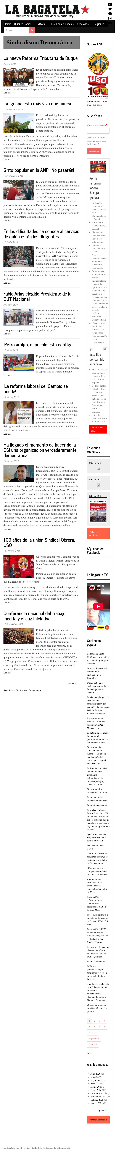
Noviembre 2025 (98, 1096)
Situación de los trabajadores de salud (97, 791)
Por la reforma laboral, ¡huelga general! (95, 187)
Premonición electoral (97, 805)
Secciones (83, 24)
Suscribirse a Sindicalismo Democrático (22, 690)
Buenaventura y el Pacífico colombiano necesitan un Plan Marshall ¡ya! (96, 723)
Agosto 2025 (96, 1102)
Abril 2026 (95, 1083)
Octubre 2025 (96, 1099)
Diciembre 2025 (98, 1093)
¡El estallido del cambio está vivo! (96, 357)
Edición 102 (95, 495)
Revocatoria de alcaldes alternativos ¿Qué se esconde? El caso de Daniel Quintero (98, 951)
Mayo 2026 (95, 1080)
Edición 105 (95, 463)
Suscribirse (94, 150)
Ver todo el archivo (98, 1119)
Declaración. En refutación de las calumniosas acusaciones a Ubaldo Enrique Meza (97, 903)
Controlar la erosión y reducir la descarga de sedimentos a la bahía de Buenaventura (97, 858)
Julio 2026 (95, 1073)
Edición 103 (95, 479)
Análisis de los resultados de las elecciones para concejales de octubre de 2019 (97, 886)
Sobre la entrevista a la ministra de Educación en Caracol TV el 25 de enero (98, 919)
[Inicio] (47, 11)
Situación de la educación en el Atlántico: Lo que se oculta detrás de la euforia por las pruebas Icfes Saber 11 (97, 755)
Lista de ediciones (61, 24)
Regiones (99, 24)
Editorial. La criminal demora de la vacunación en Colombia (97, 673)
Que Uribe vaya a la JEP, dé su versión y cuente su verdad (96, 837)
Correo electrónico (96, 125)
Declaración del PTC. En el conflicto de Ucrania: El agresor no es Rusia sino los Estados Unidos (97, 935)
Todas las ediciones (93, 533)
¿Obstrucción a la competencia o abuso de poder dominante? (97, 871)
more (89, 1053)
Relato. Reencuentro (96, 961)
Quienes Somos (23, 24)
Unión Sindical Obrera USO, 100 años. (97, 103)
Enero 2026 (96, 1089)
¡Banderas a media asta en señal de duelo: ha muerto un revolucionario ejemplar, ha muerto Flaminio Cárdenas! (98, 992)
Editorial (42, 24)
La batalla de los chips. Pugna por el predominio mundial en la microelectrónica (98, 737)
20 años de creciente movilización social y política (97, 1008)
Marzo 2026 (96, 1086)
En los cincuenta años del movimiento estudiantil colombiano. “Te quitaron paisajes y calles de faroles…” (97, 776)
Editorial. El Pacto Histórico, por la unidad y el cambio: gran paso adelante (98, 658)
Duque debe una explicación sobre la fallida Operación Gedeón (96, 687)
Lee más (7, 92)
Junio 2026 (95, 1077)
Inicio (8, 24)
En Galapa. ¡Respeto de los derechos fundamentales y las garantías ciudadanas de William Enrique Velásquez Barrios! (98, 705)
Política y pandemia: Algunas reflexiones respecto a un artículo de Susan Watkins (97, 973)
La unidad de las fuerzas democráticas (97, 799)
